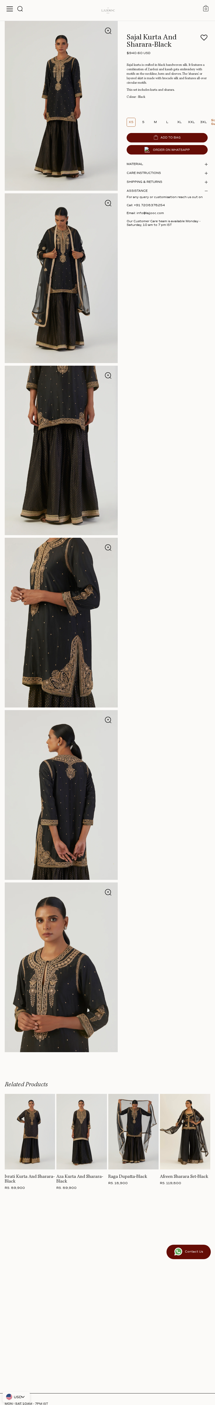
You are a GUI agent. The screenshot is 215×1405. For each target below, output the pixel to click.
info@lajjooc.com (150, 213)
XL (179, 122)
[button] (204, 39)
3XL (203, 122)
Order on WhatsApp (171, 150)
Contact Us (194, 1251)
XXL (191, 122)
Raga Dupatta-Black (127, 1176)
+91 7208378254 (149, 205)
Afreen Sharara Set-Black (184, 1176)
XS (131, 122)
